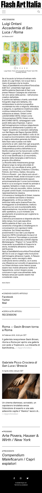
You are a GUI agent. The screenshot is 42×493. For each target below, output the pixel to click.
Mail (4, 302)
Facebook (7, 296)
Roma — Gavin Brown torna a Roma (20, 328)
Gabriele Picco (19, 364)
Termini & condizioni (21, 485)
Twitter (6, 299)
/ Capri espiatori (18, 459)
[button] (30, 57)
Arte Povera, (20, 437)
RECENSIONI (8, 19)
